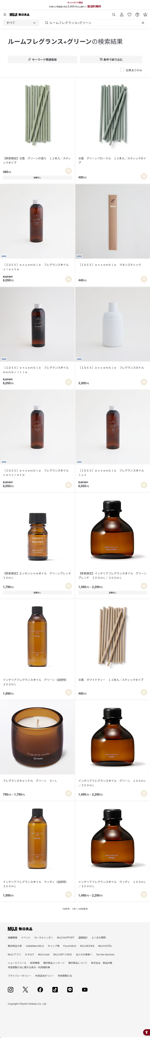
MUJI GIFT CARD (62, 954)
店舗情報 (12, 937)
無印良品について (77, 962)
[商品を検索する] (114, 13)
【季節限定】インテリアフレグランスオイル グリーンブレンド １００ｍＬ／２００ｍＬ (112, 575)
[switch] (68, 171)
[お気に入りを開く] (129, 13)
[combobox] (21, 22)
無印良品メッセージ (53, 962)
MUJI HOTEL (105, 945)
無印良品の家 (15, 945)
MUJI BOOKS (87, 945)
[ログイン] (122, 13)
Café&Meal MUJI (35, 945)
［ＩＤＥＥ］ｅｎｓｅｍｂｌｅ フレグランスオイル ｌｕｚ (112, 472)
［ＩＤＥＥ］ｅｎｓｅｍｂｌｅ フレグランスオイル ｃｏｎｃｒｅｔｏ (37, 472)
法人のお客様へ (84, 954)
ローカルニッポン (43, 937)
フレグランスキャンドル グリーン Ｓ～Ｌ (30, 781)
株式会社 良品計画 (101, 962)
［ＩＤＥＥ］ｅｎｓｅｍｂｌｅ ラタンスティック (109, 265)
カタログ (29, 954)
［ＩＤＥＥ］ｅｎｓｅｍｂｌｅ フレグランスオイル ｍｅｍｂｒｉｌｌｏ (37, 370)
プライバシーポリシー (19, 975)
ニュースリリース (17, 962)
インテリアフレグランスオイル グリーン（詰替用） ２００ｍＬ (36, 682)
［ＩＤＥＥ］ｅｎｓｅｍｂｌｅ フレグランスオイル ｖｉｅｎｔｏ (37, 267)
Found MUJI (69, 945)
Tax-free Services (105, 954)
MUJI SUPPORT (65, 937)
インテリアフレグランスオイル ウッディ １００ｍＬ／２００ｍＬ (112, 884)
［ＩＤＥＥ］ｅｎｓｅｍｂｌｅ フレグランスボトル (111, 367)
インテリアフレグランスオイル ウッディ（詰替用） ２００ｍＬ (36, 884)
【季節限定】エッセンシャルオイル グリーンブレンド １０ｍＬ (37, 575)
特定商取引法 (65, 975)
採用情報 (34, 962)
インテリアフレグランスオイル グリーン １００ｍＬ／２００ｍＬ (112, 783)
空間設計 (83, 937)
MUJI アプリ (14, 954)
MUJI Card (43, 954)
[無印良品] (20, 929)
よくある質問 (99, 937)
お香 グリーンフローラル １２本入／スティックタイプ (112, 160)
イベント (25, 937)
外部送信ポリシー (44, 975)
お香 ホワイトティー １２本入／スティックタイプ (110, 680)
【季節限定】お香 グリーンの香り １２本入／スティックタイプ (37, 160)
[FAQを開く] (137, 13)
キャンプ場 (53, 945)
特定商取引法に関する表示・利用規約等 (29, 967)
